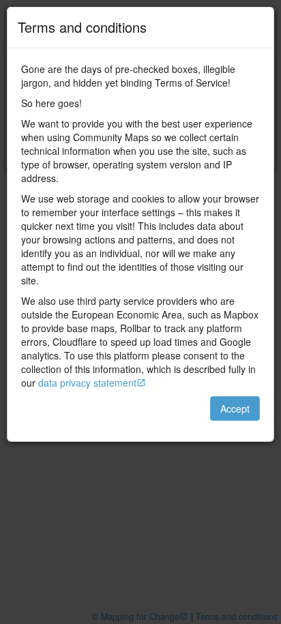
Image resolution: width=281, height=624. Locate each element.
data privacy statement (87, 382)
